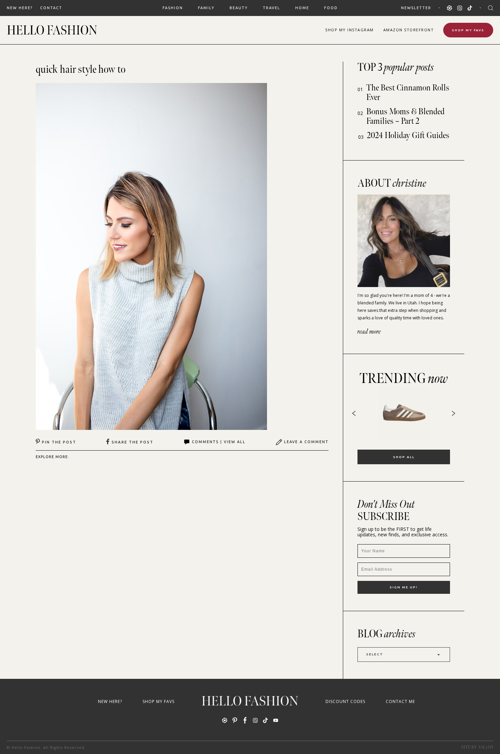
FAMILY (206, 8)
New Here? (20, 8)
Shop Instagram (349, 29)
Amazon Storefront (408, 29)
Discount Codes (345, 701)
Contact (51, 8)
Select (374, 654)
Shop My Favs (468, 30)
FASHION (173, 8)
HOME (302, 8)
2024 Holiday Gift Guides (408, 135)
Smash (486, 747)
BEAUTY (239, 8)
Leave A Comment (306, 442)
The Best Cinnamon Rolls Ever (407, 93)
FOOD (331, 8)
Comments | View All (219, 442)
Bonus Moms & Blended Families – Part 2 (405, 116)
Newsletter (416, 8)
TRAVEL (271, 8)
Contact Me (400, 701)
